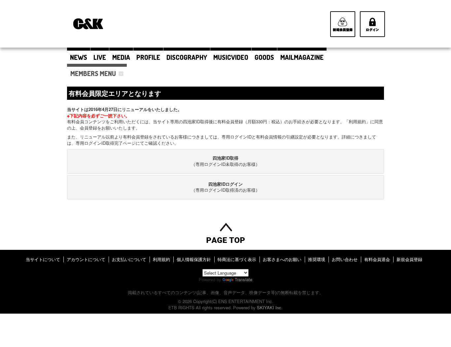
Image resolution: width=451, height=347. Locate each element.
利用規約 (161, 259)
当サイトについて (43, 259)
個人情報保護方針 (194, 259)
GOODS (264, 57)
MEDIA (121, 57)
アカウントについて (86, 259)
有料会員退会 (377, 259)
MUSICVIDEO (230, 57)
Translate (243, 279)
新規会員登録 (409, 259)
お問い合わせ (345, 259)
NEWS (78, 57)
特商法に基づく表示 (237, 259)
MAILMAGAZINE (302, 57)
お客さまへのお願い (282, 259)
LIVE (99, 57)
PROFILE (148, 57)
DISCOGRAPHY (186, 57)
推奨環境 (316, 259)
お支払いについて (129, 259)
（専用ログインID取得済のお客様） (225, 187)
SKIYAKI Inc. (270, 307)
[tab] (225, 161)
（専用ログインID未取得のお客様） (225, 161)
